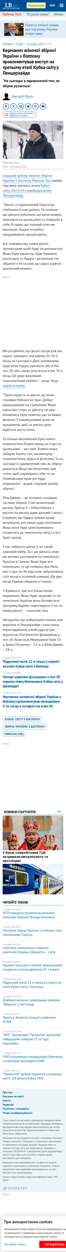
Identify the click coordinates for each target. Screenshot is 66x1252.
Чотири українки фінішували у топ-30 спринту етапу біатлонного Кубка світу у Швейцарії (33, 681)
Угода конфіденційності (17, 1113)
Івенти (7, 1100)
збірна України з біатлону (25, 726)
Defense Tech (12, 14)
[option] (33, 29)
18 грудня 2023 (35, 43)
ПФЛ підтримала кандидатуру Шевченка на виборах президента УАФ (33, 1058)
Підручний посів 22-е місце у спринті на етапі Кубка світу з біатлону (31, 663)
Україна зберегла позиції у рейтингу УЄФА (29, 1019)
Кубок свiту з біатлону (22, 719)
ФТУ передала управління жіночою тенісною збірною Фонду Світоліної (29, 914)
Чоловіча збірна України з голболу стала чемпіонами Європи (32, 932)
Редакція (8, 1104)
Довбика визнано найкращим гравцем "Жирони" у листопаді (31, 1002)
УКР (52, 5)
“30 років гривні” (38, 14)
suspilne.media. (14, 385)
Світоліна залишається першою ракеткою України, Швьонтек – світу (29, 949)
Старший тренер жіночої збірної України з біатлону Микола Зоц (27, 178)
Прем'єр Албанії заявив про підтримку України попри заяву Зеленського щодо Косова (42, 33)
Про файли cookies (15, 1244)
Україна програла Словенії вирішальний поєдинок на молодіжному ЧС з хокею (32, 967)
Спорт (19, 43)
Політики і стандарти (16, 1108)
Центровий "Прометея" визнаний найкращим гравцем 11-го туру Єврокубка (31, 1039)
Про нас (7, 1092)
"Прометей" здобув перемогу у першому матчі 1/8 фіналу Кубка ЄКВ (32, 1076)
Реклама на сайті (13, 1096)
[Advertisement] (33, 312)
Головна (7, 43)
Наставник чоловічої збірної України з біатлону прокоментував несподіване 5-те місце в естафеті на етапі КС (32, 701)
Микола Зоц (14, 734)
